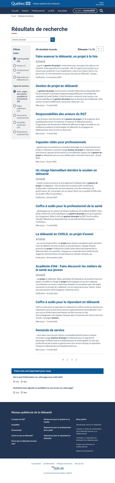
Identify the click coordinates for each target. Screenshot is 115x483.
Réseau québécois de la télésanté (46, 4)
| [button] (85, 10)
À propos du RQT (18, 419)
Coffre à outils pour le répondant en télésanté (67, 302)
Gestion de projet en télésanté (57, 86)
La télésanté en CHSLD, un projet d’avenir (64, 234)
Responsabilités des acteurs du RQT (61, 114)
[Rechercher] (52, 39)
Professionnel (38, 11)
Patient (25, 11)
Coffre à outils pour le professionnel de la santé (69, 206)
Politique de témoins (64, 464)
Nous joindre (100, 5)
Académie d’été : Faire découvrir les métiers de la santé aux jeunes (68, 268)
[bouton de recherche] (101, 11)
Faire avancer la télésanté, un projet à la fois (67, 56)
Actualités (62, 11)
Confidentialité (48, 464)
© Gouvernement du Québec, (57, 473)
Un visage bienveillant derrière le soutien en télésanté (66, 172)
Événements (16, 430)
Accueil (15, 11)
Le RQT (51, 11)
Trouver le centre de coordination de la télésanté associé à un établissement (89, 431)
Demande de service (50, 330)
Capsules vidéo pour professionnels (61, 142)
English (101, 3)
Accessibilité (36, 464)
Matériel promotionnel (84, 451)
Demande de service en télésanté (88, 425)
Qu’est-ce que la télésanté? (22, 436)
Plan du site (79, 464)
